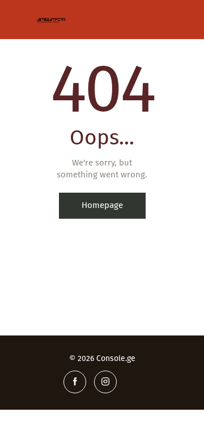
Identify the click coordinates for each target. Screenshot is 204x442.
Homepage (102, 205)
